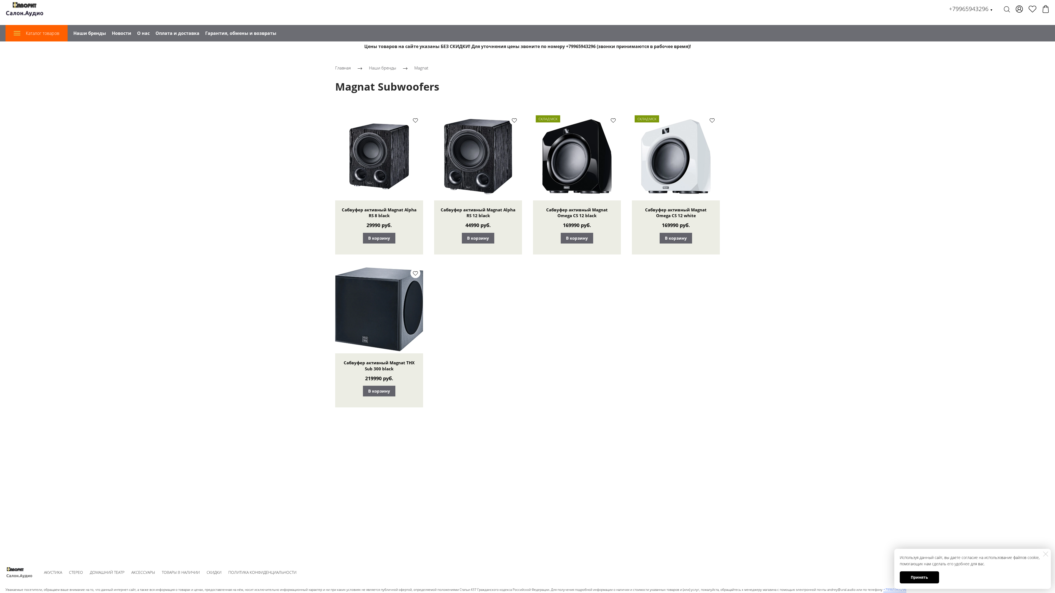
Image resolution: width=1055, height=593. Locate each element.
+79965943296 (971, 9)
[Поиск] (1007, 9)
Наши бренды (89, 33)
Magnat (421, 68)
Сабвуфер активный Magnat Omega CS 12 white (676, 213)
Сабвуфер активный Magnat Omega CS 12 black (577, 213)
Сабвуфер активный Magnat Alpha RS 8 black (379, 213)
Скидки (214, 572)
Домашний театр (107, 572)
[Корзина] (1046, 9)
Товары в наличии (181, 572)
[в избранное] (415, 120)
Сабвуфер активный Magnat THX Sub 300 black (379, 365)
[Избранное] (1032, 9)
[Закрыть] (1045, 554)
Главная (343, 68)
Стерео (76, 572)
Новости (121, 33)
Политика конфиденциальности (262, 572)
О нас (143, 33)
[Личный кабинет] (1019, 9)
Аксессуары (143, 572)
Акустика (53, 572)
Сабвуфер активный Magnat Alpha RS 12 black (478, 213)
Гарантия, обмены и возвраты (240, 33)
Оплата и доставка (177, 33)
